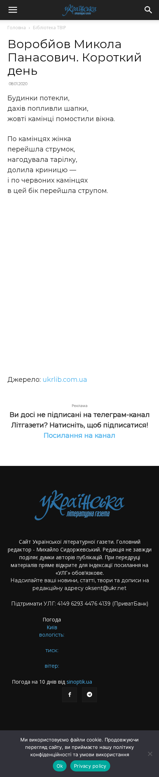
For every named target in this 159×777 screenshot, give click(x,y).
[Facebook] (69, 694)
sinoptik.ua (79, 681)
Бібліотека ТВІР (49, 27)
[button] (12, 10)
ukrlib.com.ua (65, 380)
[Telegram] (89, 694)
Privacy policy (90, 766)
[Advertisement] (79, 285)
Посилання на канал (79, 435)
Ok (60, 766)
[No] (149, 753)
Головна (16, 27)
